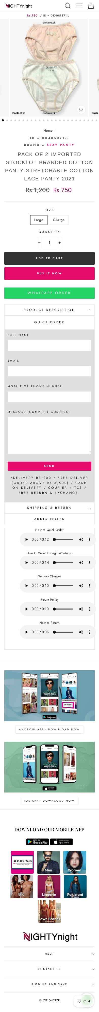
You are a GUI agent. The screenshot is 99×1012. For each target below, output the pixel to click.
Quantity (49, 232)
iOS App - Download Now (49, 801)
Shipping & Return (49, 507)
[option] (49, 67)
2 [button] (7, 121)
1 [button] (3, 120)
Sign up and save (49, 984)
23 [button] (93, 121)
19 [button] (76, 121)
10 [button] (40, 121)
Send (49, 466)
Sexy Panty (61, 145)
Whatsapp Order (49, 292)
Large (38, 219)
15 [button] (60, 121)
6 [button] (24, 121)
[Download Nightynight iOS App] (61, 844)
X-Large (58, 219)
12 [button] (48, 121)
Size (50, 210)
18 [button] (72, 121)
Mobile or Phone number (35, 386)
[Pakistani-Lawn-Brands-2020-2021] (49, 921)
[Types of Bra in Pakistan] (21, 896)
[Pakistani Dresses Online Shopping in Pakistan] (75, 896)
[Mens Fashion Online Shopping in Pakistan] (48, 872)
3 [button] (11, 121)
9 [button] (36, 121)
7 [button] (28, 121)
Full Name (19, 335)
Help (49, 954)
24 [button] (97, 121)
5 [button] (20, 121)
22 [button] (89, 121)
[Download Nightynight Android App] (37, 844)
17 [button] (68, 121)
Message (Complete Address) (39, 412)
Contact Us (49, 969)
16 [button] (64, 121)
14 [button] (56, 121)
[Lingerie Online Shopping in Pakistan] (49, 896)
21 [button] (85, 121)
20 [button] (80, 121)
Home (48, 130)
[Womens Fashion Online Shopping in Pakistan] (74, 872)
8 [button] (32, 121)
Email (14, 361)
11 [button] (44, 121)
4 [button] (15, 121)
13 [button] (52, 121)
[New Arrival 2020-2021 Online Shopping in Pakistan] (22, 872)
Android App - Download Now (49, 729)
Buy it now (49, 273)
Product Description (49, 310)
